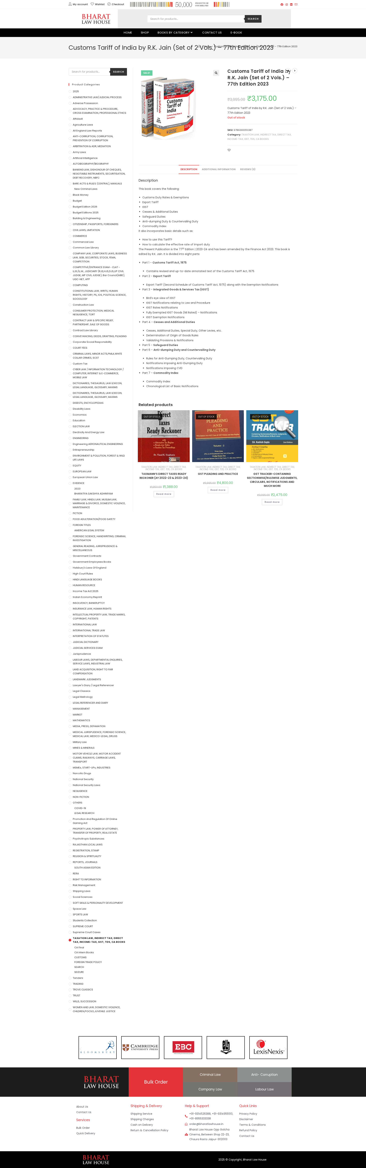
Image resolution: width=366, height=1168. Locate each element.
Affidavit (78, 119)
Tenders (78, 978)
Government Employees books (92, 562)
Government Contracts (87, 556)
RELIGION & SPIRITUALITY (87, 856)
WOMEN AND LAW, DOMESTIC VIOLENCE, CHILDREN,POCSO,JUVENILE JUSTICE (96, 1009)
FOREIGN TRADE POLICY (88, 962)
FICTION (77, 513)
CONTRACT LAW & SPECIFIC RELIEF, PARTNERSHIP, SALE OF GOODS (93, 322)
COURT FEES (80, 348)
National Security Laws (86, 785)
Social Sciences (82, 897)
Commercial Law (83, 242)
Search (253, 18)
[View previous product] (288, 70)
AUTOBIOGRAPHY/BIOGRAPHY (91, 164)
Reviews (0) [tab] (247, 169)
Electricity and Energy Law (88, 432)
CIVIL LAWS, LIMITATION (86, 230)
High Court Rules (83, 573)
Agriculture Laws (83, 125)
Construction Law (83, 305)
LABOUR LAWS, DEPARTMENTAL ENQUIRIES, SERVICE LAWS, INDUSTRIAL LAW (98, 662)
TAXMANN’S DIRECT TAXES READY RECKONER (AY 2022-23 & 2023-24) (164, 476)
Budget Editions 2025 (86, 212)
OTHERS (77, 802)
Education (79, 420)
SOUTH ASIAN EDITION (87, 867)
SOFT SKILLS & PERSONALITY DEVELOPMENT (98, 903)
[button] (216, 73)
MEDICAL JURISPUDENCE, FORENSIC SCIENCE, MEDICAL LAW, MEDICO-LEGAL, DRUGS (99, 734)
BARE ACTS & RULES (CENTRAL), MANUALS (97, 183)
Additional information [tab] (219, 169)
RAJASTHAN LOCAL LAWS (88, 844)
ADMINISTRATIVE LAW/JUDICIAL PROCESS (97, 97)
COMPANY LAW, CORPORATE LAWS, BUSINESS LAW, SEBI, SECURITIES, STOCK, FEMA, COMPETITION (100, 257)
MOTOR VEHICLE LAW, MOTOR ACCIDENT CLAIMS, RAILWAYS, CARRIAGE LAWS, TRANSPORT (97, 757)
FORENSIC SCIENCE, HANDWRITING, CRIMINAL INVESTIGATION (99, 538)
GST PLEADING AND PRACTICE (218, 474)
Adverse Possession (85, 103)
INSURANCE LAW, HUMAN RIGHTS (92, 608)
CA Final (79, 947)
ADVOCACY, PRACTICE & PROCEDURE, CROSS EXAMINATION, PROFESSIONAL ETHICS (99, 111)
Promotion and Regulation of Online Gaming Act (95, 821)
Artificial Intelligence (85, 158)
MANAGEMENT (81, 709)
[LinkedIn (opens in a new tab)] (291, 4)
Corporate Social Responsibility (92, 342)
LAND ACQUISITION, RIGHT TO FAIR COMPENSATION (93, 671)
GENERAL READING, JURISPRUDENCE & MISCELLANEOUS (95, 548)
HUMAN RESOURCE (84, 585)
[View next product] (294, 70)
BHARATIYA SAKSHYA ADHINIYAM (93, 493)
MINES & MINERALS (84, 748)
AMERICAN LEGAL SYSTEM (89, 530)
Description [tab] (189, 169)
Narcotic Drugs (82, 773)
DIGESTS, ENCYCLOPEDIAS (88, 403)
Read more (163, 494)
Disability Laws (81, 409)
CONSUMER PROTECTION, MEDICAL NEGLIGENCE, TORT (93, 312)
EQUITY (77, 465)
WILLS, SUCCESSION (84, 1001)
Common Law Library (86, 247)
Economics (80, 415)
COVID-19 (80, 808)
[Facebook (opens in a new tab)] (281, 4)
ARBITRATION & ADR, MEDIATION (92, 146)
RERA (76, 873)
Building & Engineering (86, 218)
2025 (76, 91)
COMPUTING (80, 285)
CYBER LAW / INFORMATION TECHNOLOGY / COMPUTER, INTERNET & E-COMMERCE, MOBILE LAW (98, 373)
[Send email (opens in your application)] (295, 4)
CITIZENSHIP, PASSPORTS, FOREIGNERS (95, 224)
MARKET (77, 714)
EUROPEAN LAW (82, 471)
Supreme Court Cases (86, 932)
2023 (77, 488)
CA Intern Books (84, 952)
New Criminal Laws (85, 189)
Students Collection (85, 920)
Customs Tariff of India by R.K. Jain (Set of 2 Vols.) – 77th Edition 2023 (255, 46)
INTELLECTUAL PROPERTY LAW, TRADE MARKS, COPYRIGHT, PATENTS (99, 616)
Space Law (79, 909)
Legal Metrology (83, 697)
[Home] (199, 46)
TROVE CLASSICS (83, 989)
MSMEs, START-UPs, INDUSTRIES (91, 767)
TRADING (78, 984)
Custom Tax (80, 363)
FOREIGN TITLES (82, 525)
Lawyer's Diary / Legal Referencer (93, 685)
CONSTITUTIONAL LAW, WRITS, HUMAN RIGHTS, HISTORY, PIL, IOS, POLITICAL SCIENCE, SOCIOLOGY (99, 295)
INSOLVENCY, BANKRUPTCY (89, 603)
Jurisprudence (82, 654)
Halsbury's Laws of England (89, 568)
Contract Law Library (85, 330)
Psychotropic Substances (88, 838)
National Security (83, 779)
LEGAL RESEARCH (84, 813)
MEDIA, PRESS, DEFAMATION (89, 726)
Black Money (80, 195)
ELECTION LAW (81, 426)
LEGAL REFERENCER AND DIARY (90, 703)
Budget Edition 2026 (85, 206)
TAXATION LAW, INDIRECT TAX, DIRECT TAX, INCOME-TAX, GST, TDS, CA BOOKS (163, 468)
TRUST (76, 995)
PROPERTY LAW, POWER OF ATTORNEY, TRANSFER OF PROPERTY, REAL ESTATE (95, 831)
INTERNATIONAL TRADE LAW (89, 630)
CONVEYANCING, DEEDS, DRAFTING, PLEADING (100, 336)
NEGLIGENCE (80, 791)
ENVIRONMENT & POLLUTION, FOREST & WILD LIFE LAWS (99, 457)
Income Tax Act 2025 (85, 591)
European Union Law (85, 477)
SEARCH (79, 967)
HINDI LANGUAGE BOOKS (87, 579)
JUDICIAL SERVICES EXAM (88, 648)
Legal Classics (81, 691)
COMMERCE (80, 236)
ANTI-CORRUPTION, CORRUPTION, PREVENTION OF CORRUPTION (93, 138)
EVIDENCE (78, 483)
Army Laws (79, 152)
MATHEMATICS (81, 720)
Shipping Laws (81, 891)
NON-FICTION (81, 797)
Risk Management (84, 885)
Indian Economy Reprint (87, 597)
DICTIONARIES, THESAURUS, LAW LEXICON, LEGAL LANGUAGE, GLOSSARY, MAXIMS (97, 385)
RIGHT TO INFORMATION (87, 879)
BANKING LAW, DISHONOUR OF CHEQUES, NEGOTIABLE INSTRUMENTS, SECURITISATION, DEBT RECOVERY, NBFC (99, 173)
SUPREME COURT (83, 926)
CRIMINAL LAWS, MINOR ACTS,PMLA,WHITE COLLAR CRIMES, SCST (97, 356)
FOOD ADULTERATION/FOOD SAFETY (94, 519)
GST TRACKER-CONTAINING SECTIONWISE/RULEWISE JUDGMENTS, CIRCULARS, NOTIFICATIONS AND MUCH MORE (272, 480)
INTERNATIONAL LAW (85, 624)
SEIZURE (79, 972)
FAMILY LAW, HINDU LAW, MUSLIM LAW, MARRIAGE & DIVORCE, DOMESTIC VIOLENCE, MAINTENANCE (99, 503)
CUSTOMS (80, 957)
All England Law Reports (87, 130)
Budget (77, 201)
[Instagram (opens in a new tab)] (286, 4)
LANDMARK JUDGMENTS (87, 679)
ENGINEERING (80, 438)
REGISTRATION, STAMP (86, 850)
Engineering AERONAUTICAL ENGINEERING (98, 444)
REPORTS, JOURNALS (85, 862)
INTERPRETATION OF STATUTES (91, 636)
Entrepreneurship (83, 450)
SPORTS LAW (80, 914)
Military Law (80, 742)
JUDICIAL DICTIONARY (85, 642)
